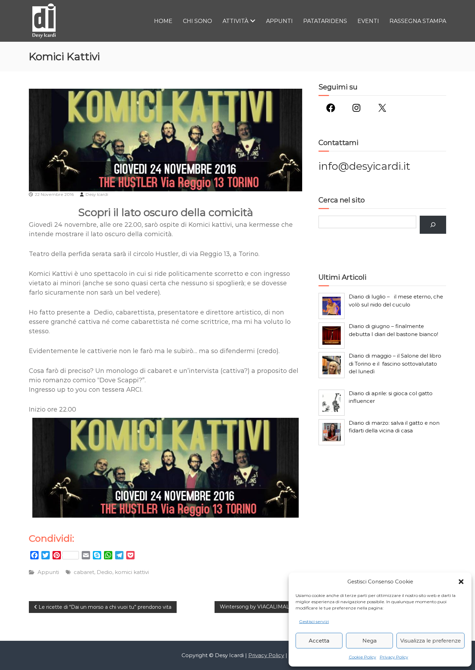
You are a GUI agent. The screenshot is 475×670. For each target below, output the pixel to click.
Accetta (319, 640)
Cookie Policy (362, 657)
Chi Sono (197, 21)
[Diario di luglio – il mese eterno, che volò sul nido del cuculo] (332, 306)
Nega (369, 640)
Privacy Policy (394, 657)
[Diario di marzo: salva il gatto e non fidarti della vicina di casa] (332, 432)
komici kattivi (132, 572)
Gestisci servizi (314, 621)
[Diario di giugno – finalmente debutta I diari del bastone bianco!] (332, 335)
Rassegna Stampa (417, 21)
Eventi (368, 21)
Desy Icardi (97, 194)
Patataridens (325, 21)
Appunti (279, 21)
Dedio (104, 572)
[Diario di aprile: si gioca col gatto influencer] (332, 403)
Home (163, 21)
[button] (461, 581)
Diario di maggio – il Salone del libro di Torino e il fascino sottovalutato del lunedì (395, 363)
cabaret (84, 572)
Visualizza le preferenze (430, 640)
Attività (235, 21)
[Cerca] (433, 225)
